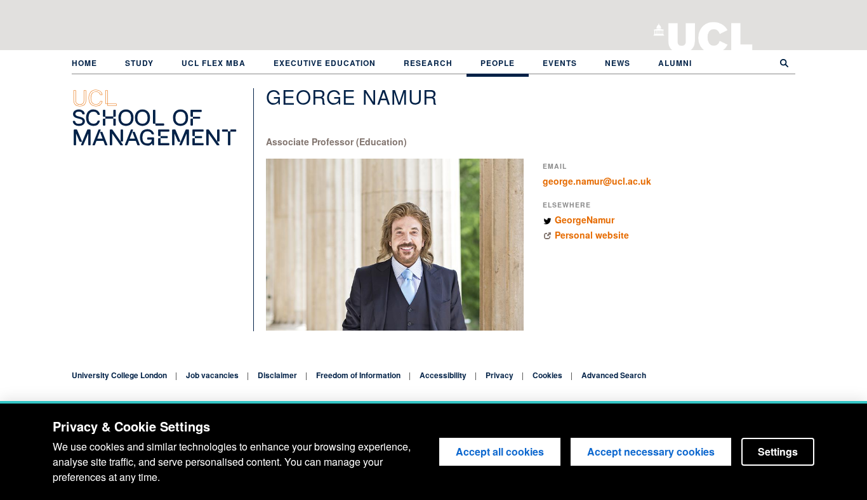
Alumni (675, 63)
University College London (710, 35)
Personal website (592, 234)
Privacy (499, 375)
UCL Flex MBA (214, 63)
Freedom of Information (358, 375)
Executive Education (325, 63)
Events (560, 63)
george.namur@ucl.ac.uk (597, 180)
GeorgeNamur (584, 219)
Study (139, 63)
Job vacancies (212, 375)
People (497, 63)
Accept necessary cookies (651, 451)
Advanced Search (613, 375)
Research (428, 63)
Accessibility (443, 375)
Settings (778, 451)
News (617, 63)
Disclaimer (277, 375)
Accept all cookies (500, 451)
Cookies (547, 375)
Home (84, 63)
